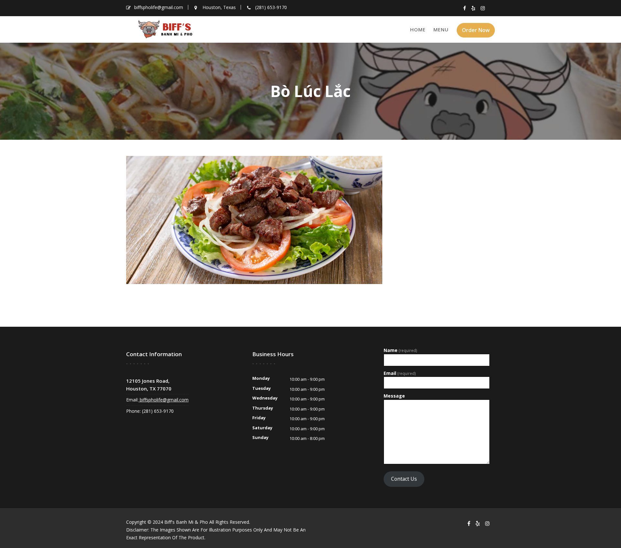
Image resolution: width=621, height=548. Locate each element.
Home (418, 29)
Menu (441, 29)
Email (400, 373)
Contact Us (404, 478)
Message (394, 396)
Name (400, 350)
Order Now (476, 30)
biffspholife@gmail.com (163, 400)
